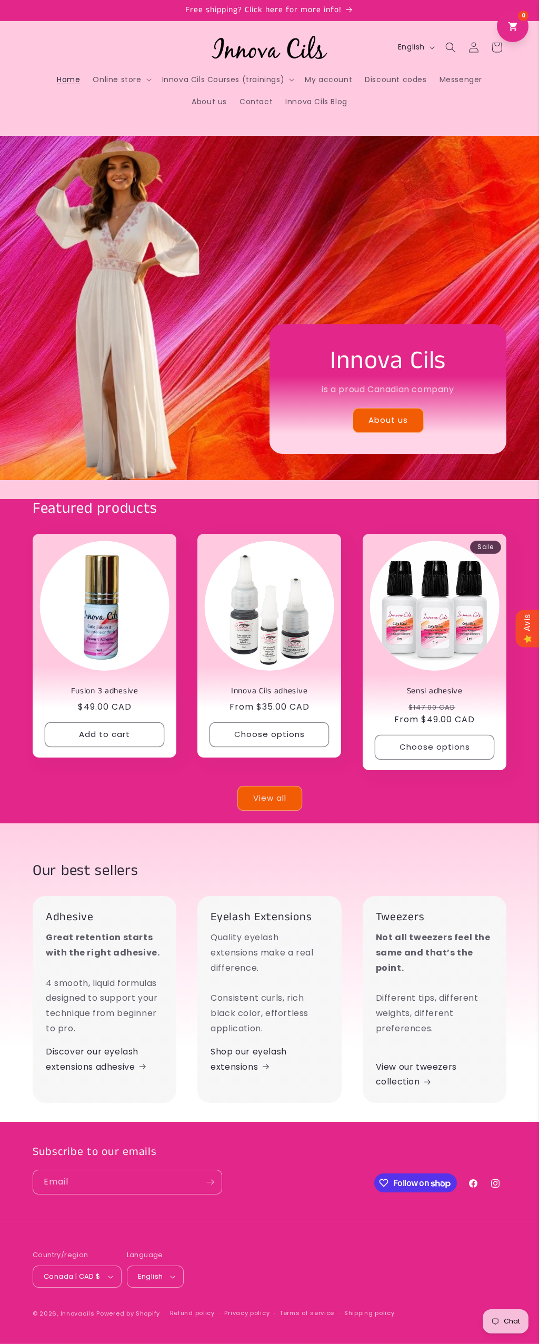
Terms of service (307, 1313)
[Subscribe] (210, 1182)
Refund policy (192, 1313)
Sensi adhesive (434, 691)
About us (388, 419)
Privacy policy (247, 1313)
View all (269, 797)
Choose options (269, 734)
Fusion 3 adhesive (104, 691)
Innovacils (78, 1313)
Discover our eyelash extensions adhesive (92, 1059)
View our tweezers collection (416, 1074)
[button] (120, 79)
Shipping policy (369, 1313)
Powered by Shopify (128, 1313)
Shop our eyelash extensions (249, 1059)
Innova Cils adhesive (269, 691)
